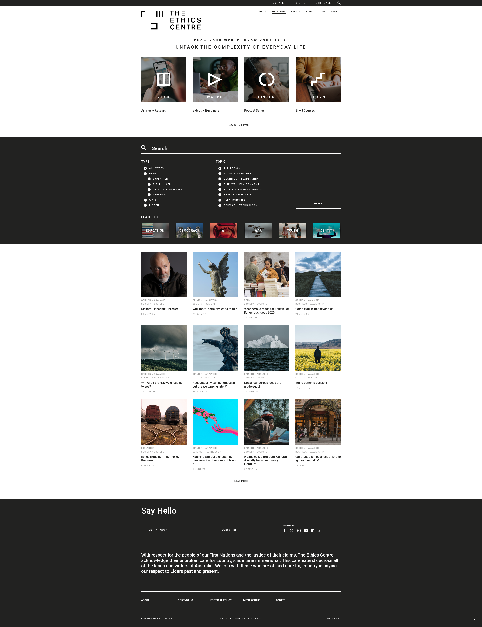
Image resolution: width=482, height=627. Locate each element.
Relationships (235, 200)
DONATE (280, 600)
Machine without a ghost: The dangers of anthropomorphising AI (214, 460)
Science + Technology (241, 205)
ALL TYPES (156, 168)
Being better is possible (311, 383)
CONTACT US (185, 600)
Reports (159, 194)
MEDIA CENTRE (251, 600)
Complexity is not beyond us (314, 309)
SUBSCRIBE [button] (229, 529)
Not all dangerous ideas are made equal (262, 384)
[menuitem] (276, 3)
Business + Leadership (241, 179)
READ (152, 173)
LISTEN (154, 205)
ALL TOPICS (232, 168)
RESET (318, 203)
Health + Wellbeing (239, 194)
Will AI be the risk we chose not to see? (162, 384)
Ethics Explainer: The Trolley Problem (160, 458)
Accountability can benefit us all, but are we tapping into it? (214, 384)
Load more (241, 481)
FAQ (328, 618)
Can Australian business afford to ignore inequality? (318, 458)
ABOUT (145, 600)
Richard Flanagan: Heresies (159, 309)
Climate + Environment (242, 184)
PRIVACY (336, 618)
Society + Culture (238, 173)
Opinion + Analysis (167, 189)
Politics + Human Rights (243, 189)
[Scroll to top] (474, 619)
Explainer (160, 179)
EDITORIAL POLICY (221, 600)
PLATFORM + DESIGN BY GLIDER (156, 618)
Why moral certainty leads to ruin (215, 309)
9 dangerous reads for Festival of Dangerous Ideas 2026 (266, 310)
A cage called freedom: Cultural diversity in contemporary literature (265, 460)
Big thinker (162, 184)
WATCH (154, 200)
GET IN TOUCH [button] (158, 529)
